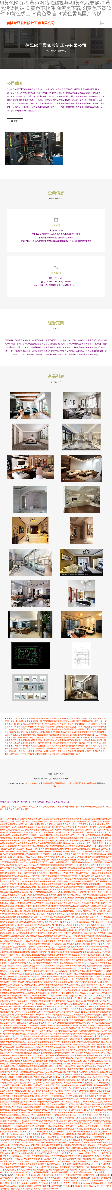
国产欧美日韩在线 (67, 960)
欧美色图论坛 (50, 892)
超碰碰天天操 (56, 854)
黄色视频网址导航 (63, 949)
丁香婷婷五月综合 (68, 938)
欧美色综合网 (59, 832)
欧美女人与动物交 (13, 835)
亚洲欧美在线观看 (49, 900)
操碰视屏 (35, 870)
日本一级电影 (29, 987)
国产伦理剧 (11, 1028)
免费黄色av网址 (9, 1047)
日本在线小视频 (68, 1178)
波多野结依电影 (56, 846)
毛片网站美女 (84, 1099)
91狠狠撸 (67, 846)
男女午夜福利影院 (88, 1074)
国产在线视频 (71, 990)
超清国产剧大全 (49, 897)
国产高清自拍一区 (85, 1047)
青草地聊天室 (35, 1175)
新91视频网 (7, 889)
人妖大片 (59, 1082)
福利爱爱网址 (83, 990)
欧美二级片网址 (57, 1074)
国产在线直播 (34, 1023)
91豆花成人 (35, 1025)
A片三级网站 (11, 963)
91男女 (54, 878)
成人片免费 (72, 1003)
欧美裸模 (10, 848)
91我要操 (100, 982)
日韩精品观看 (84, 925)
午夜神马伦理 (73, 1099)
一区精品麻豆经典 (24, 884)
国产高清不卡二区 (78, 1110)
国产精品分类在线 (20, 889)
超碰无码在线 (28, 1039)
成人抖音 (61, 1107)
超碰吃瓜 (26, 952)
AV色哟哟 (20, 974)
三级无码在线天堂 (93, 1028)
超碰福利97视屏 (19, 1085)
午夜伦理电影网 (63, 919)
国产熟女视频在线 (77, 965)
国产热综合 (62, 936)
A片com (67, 1091)
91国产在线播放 (101, 1023)
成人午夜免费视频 (43, 851)
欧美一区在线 (22, 908)
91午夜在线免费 (30, 971)
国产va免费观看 (26, 925)
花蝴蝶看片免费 (93, 832)
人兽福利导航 (77, 1069)
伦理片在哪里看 (6, 1003)
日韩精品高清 (91, 984)
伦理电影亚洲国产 (15, 922)
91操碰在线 (17, 832)
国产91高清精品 (20, 840)
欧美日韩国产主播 (73, 1175)
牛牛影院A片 (15, 1009)
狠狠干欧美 (43, 960)
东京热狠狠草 (72, 925)
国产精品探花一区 (83, 993)
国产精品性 (54, 819)
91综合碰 (74, 1044)
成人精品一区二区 (36, 887)
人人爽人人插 (15, 1186)
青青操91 (107, 1112)
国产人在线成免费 (46, 848)
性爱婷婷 (89, 957)
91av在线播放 (73, 955)
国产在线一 (36, 876)
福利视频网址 (105, 1175)
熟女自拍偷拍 (28, 982)
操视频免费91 (63, 881)
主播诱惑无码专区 (54, 1118)
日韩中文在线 (75, 881)
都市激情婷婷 (20, 927)
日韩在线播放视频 (94, 1055)
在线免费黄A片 (12, 851)
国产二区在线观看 (87, 819)
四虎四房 (34, 1077)
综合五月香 (26, 878)
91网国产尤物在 (50, 1123)
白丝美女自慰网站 (43, 1115)
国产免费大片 (91, 1101)
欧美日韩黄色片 (100, 1050)
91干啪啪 (31, 1118)
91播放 (77, 1118)
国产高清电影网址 (84, 968)
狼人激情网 (91, 1091)
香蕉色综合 (60, 1175)
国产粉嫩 (65, 1050)
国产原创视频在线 (49, 876)
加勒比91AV (71, 1115)
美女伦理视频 (101, 819)
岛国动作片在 (69, 987)
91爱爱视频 (39, 892)
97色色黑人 (66, 1186)
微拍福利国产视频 (77, 848)
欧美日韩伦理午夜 (82, 1104)
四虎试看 (47, 878)
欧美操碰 (47, 1074)
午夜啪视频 (77, 1096)
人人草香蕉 (25, 900)
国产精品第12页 (78, 1012)
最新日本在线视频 (85, 1112)
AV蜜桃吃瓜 (82, 1058)
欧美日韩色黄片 (88, 868)
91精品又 (18, 1091)
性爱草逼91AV (46, 998)
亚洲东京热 (31, 859)
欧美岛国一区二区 (72, 998)
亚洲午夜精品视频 (47, 1012)
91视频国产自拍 (27, 903)
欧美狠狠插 (81, 984)
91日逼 (69, 1096)
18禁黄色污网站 (98, 1183)
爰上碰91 (69, 1107)
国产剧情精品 (12, 829)
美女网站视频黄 (56, 1091)
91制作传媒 (85, 955)
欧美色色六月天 (83, 843)
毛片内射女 (83, 1031)
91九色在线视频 (65, 1028)
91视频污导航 (87, 1039)
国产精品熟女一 (43, 873)
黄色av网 (101, 984)
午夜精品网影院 (90, 936)
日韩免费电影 (47, 916)
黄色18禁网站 (69, 976)
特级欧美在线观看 (81, 884)
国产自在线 (46, 979)
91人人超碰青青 (51, 1071)
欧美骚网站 (27, 1069)
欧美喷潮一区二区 (55, 1101)
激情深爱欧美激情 (65, 982)
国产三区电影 (82, 1071)
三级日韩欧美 (106, 1003)
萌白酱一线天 (24, 1044)
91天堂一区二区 (19, 1050)
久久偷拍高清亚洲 (15, 971)
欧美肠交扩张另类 (39, 944)
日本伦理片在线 (79, 1028)
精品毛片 (69, 1014)
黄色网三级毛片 (86, 1085)
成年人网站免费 (38, 1028)
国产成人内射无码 (93, 827)
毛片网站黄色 (63, 1123)
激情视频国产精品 (33, 868)
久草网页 (39, 987)
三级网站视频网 (85, 1077)
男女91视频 (58, 1009)
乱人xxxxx (10, 1063)
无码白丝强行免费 (40, 1061)
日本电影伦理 (12, 1012)
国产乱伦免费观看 (41, 1042)
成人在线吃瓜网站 (37, 1020)
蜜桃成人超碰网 (38, 1126)
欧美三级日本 (24, 1020)
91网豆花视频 (103, 900)
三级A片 (100, 1066)
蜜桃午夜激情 (42, 957)
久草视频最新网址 (82, 922)
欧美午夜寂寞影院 (73, 952)
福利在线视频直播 (75, 838)
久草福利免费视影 (65, 1126)
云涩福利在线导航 (46, 927)
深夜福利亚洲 (65, 1069)
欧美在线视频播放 (45, 1058)
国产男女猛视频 (76, 1050)
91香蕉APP (32, 819)
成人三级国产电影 (97, 1186)
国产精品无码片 (7, 1178)
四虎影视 (12, 908)
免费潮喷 (53, 895)
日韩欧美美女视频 (54, 1017)
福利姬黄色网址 (30, 922)
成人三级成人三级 (65, 900)
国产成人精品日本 (35, 1031)
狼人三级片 (74, 1123)
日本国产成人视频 (43, 1085)
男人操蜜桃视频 (104, 908)
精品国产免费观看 (47, 955)
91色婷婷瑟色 (61, 925)
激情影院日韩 (54, 1061)
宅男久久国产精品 (12, 1036)
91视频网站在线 (63, 862)
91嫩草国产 (29, 1093)
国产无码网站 (47, 1052)
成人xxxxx (92, 1044)
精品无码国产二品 (27, 1082)
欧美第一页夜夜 (13, 838)
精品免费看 (41, 919)
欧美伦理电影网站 (67, 887)
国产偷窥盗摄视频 (93, 835)
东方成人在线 (25, 930)
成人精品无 (5, 1066)
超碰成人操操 (97, 873)
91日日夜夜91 (44, 854)
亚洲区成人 (57, 1077)
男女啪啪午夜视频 (45, 911)
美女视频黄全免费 (54, 974)
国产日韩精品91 (48, 862)
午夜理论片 (68, 1101)
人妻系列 (22, 897)
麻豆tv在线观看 (47, 914)
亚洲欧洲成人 (82, 865)
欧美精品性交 (91, 870)
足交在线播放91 (72, 824)
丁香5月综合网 (29, 949)
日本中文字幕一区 (41, 1104)
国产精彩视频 (25, 870)
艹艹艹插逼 (45, 963)
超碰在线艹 (9, 941)
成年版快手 (13, 1077)
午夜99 (102, 1042)
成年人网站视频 (13, 1055)
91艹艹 (102, 884)
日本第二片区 (79, 1101)
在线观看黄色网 (50, 1107)
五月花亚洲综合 (82, 938)
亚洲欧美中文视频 (10, 1126)
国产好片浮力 (8, 919)
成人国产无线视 (94, 1025)
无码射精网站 (5, 911)
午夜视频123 (5, 1006)
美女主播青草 (98, 906)
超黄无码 (19, 1063)
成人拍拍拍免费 (9, 916)
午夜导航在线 (57, 968)
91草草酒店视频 (69, 854)
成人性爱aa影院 (62, 868)
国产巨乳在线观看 (58, 873)
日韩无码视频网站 (29, 1009)
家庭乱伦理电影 (16, 873)
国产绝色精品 (83, 963)
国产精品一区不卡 (50, 1188)
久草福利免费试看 (24, 1071)
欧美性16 (22, 936)
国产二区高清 (43, 1050)
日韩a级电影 (31, 1050)
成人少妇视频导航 (83, 911)
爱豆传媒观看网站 (12, 862)
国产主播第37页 (66, 1066)
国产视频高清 (63, 876)
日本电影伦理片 (66, 957)
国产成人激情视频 (78, 914)
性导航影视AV (92, 916)
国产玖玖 (103, 1093)
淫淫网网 (94, 930)
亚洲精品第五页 (44, 971)
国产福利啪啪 (64, 908)
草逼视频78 (15, 946)
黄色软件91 (98, 949)
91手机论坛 (49, 1096)
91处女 (86, 927)
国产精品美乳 (92, 908)
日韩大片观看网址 (33, 916)
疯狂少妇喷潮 (12, 1042)
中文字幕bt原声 (93, 1003)
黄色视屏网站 (59, 952)
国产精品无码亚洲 (31, 995)
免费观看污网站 (84, 1033)
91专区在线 (33, 960)
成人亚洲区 (13, 936)
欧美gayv (33, 865)
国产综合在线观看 (51, 821)
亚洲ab (72, 911)
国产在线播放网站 (71, 930)
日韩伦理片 (102, 1044)
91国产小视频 (16, 1066)
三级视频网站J (44, 1088)
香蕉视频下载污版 (75, 1042)
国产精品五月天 (57, 963)
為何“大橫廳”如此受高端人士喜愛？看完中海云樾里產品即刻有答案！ (30, 560)
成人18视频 (102, 1069)
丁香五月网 (105, 944)
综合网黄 (83, 1001)
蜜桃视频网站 (53, 990)
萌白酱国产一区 (21, 848)
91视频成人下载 (30, 984)
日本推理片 (16, 1006)
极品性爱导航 (83, 903)
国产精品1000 (52, 1028)
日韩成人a (98, 1112)
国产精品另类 (30, 1110)
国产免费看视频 (40, 1006)
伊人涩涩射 (50, 949)
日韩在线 (92, 865)
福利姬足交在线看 (71, 995)
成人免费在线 (34, 955)
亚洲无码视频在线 (83, 976)
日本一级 (57, 1033)
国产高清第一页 (87, 1023)
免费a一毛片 (26, 944)
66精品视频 (71, 993)
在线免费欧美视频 (15, 843)
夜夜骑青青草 (101, 840)
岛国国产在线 (38, 1071)
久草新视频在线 (50, 982)
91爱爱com (40, 949)
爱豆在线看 (98, 957)
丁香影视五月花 (84, 1017)
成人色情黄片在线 (34, 936)
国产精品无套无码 (23, 1028)
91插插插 (62, 1031)
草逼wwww (11, 1071)
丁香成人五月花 (55, 922)
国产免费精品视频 (52, 1178)
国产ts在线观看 (52, 1055)
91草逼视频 (21, 1112)
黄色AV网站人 (42, 1110)
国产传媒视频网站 (69, 1033)
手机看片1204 (42, 906)
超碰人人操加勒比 (23, 1178)
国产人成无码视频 (93, 848)
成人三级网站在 (77, 946)
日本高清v (69, 1104)
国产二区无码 (100, 1096)
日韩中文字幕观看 (56, 824)
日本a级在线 (28, 1107)
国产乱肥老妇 (25, 1036)
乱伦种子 (63, 819)
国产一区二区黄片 (47, 995)
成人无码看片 (97, 976)
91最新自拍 (88, 949)
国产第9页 (81, 1003)
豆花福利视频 (27, 1017)
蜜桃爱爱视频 (39, 838)
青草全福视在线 (78, 916)
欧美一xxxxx (23, 865)
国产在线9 (87, 895)
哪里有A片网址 (46, 1025)
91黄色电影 (60, 941)
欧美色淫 (45, 846)
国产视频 (102, 1115)
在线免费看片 (47, 1033)
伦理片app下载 (19, 868)
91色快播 (52, 906)
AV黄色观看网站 (90, 887)
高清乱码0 (90, 919)
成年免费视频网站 (55, 930)
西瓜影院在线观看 (12, 876)
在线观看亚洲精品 (49, 936)
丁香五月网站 (27, 1006)
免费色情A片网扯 (25, 990)
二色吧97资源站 (103, 892)
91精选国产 (72, 971)
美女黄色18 (35, 1012)
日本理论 (91, 1063)
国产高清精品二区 (29, 832)
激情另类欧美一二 (96, 1031)
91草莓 (67, 1093)
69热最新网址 (26, 1061)
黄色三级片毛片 (91, 933)
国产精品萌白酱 (80, 1063)
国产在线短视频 (101, 1088)
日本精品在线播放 (89, 1066)
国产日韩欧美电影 (19, 881)
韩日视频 (99, 965)
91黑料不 (100, 1080)
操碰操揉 (51, 1120)
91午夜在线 (27, 1101)
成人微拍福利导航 (63, 1120)
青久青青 (77, 1066)
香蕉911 (83, 832)
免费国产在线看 (85, 1009)
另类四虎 (22, 859)
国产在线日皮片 (60, 1099)
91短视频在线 (16, 1115)
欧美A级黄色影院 (70, 1017)
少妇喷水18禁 (86, 998)
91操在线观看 (81, 1055)
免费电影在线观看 (61, 911)
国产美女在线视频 (41, 903)
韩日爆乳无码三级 (51, 887)
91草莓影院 (100, 868)
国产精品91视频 (13, 1061)
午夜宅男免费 (103, 870)
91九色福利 (82, 1025)
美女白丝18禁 (64, 1071)
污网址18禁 (65, 1110)
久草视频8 (21, 963)
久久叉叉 (77, 1014)
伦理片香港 (101, 1091)
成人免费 (18, 979)
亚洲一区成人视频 (73, 941)
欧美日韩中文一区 (27, 906)
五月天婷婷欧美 (42, 908)
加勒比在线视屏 (42, 1047)
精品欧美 (4, 1107)
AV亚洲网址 (39, 938)
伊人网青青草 (95, 927)
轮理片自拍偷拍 (40, 1017)
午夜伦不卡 (103, 843)
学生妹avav (64, 965)
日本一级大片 (5, 819)
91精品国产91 (32, 927)
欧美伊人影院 (42, 922)
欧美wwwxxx (84, 1183)
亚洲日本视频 (84, 930)
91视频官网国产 (80, 982)
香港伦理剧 (21, 916)
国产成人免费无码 (28, 946)
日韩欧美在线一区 (90, 1175)
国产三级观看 (83, 1180)
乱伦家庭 (31, 851)
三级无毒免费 (59, 1052)
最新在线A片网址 (45, 952)
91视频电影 (13, 859)
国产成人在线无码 (88, 1080)
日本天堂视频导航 (66, 859)
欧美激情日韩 (17, 995)
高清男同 (83, 1123)
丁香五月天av (66, 1088)
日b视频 (67, 946)
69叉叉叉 (74, 1112)
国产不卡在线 (42, 859)
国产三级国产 (54, 960)
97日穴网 (24, 955)
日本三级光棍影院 (81, 859)
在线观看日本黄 (32, 993)
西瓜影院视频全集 (17, 1099)
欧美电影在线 (104, 1001)
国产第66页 (5, 982)
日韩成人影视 (79, 870)
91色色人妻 (9, 927)
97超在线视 (13, 1074)
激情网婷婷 (50, 1082)
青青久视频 (39, 982)
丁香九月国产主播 (41, 1091)
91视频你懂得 (78, 933)
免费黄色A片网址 (61, 848)
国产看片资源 (89, 892)
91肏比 (73, 1071)
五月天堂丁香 (10, 1088)
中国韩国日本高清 (57, 865)
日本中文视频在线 (10, 1031)
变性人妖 (33, 824)
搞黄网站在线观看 (10, 990)
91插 (100, 1052)
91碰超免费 (95, 1104)
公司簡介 (15, 121)
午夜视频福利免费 (46, 1112)
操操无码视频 (74, 1023)
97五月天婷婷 (82, 960)
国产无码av (89, 1006)
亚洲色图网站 (106, 1104)
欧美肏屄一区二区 (25, 1042)
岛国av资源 (95, 955)
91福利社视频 (104, 960)
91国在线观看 (77, 949)
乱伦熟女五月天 (52, 838)
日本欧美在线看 (94, 1058)
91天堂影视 (68, 1082)
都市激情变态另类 (44, 1009)
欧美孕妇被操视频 (29, 1183)
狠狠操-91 (92, 982)
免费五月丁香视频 (29, 1001)
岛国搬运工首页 (96, 990)
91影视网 (94, 843)
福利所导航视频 (60, 1003)
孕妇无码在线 (37, 1096)
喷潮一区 (59, 995)
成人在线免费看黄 (60, 1023)
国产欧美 (99, 919)
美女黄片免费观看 (70, 1077)
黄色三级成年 (95, 971)
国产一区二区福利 (35, 840)
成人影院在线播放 (95, 857)
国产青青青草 (10, 1112)
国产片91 (60, 933)
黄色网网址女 (68, 922)
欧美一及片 (40, 1082)
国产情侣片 (92, 1107)
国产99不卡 (60, 993)
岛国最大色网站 (13, 1082)
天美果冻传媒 (14, 965)
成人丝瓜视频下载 (33, 857)
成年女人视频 (103, 829)
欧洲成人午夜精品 (78, 908)
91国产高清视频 (90, 1126)
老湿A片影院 (100, 1006)
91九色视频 (53, 859)
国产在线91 (29, 938)
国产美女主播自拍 (34, 1188)
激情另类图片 (36, 900)
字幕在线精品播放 (70, 1009)
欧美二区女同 (10, 1080)
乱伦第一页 (90, 965)
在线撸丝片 (59, 914)
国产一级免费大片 (39, 930)
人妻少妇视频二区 (13, 968)
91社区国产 (15, 821)
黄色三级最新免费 (15, 1093)
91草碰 (67, 914)
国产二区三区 (43, 819)
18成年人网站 (18, 911)
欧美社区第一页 (30, 1058)
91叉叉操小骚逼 (90, 1069)
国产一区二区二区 (77, 835)
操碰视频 (32, 908)
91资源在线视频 (40, 990)
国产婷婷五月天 (99, 1009)
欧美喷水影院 (28, 892)
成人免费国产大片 (99, 993)
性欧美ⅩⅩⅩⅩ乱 (69, 843)
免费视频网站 (24, 1074)
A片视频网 (37, 979)
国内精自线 (79, 829)
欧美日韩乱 (9, 998)
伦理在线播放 (49, 840)
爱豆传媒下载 (28, 1091)
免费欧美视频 (58, 998)
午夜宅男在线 (22, 960)
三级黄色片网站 (72, 1001)
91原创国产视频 (64, 895)
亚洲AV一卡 (95, 987)
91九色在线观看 (90, 1052)
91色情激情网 (43, 865)
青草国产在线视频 (17, 846)
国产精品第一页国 (70, 974)
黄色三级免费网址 (33, 941)
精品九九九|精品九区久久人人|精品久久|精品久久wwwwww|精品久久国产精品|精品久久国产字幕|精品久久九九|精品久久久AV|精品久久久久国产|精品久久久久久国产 (55, 1161)
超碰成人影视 (14, 906)
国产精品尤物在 (13, 944)
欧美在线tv (31, 1047)
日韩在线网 (93, 960)
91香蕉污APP (71, 1047)
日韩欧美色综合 (23, 1033)
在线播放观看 (93, 1001)
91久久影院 (57, 870)
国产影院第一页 (96, 938)
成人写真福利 (97, 952)
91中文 (62, 990)
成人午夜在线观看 (95, 821)
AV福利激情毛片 (98, 1099)
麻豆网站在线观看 (59, 971)
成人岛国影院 (51, 1020)
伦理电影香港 (8, 979)
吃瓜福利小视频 (91, 897)
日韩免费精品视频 (57, 1104)
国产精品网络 (25, 1096)
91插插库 (41, 835)
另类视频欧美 (22, 1023)
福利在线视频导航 (40, 1101)
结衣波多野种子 (96, 1180)
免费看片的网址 (71, 1183)
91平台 (92, 1178)
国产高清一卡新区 (76, 892)
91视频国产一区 (68, 1180)
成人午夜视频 (45, 976)
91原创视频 (62, 1080)
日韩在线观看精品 (15, 987)
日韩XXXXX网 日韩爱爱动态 (51, 1183)
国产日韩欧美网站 (76, 1006)
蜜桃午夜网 (18, 1003)
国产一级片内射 (88, 840)
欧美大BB (54, 908)
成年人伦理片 (88, 1082)
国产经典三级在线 (52, 938)
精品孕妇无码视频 (97, 963)
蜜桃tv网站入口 (104, 979)
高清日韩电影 (100, 1082)
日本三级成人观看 (63, 1012)
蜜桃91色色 (27, 979)
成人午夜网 (40, 881)
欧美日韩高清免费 (41, 1039)
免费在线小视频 (77, 897)
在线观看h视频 (14, 824)
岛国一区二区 (58, 987)
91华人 (14, 895)
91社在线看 (88, 1050)
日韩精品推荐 (91, 1020)
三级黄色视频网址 (91, 1042)
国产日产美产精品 (31, 976)
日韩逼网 (45, 857)
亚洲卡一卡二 (46, 1023)
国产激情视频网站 (96, 854)
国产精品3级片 (91, 829)
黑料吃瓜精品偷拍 (94, 914)
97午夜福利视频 (35, 889)
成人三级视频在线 (19, 1014)
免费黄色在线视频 (48, 1080)
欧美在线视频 (68, 944)
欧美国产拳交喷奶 (97, 903)
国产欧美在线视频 (45, 832)
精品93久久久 (41, 965)
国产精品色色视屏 (87, 889)
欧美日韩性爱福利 (43, 1014)
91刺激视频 (29, 1104)
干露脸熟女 (38, 1107)
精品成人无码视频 (72, 1074)
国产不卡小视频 (9, 974)
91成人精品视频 (27, 838)
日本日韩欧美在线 (59, 1085)
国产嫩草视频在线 (61, 1112)
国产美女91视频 (80, 1107)
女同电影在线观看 (35, 1123)
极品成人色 (52, 1006)
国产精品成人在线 (28, 919)
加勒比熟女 (104, 846)
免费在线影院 (25, 1055)
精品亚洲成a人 (67, 1063)
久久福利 (49, 1003)
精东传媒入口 (55, 857)
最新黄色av (98, 1085)
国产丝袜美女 (14, 870)
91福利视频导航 (15, 892)
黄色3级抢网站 (99, 824)
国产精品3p (64, 1044)
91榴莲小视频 (62, 892)
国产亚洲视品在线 (91, 1093)
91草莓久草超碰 (48, 868)
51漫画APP (98, 998)
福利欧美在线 (73, 1061)
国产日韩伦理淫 (94, 1123)
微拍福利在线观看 (19, 819)
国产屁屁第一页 (21, 998)
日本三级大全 (39, 1003)
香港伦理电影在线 (79, 857)
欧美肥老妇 (21, 1047)
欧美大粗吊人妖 (52, 1069)
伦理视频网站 (57, 976)
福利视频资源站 (80, 821)
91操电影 (100, 1063)
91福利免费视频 (58, 1115)
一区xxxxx (88, 838)
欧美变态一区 (38, 821)
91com (27, 1025)
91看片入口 (31, 1085)
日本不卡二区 (8, 854)
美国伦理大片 (73, 819)
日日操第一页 (91, 900)
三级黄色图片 (29, 1063)
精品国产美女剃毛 (91, 846)
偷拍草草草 (54, 1042)
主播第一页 (95, 944)
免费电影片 (102, 933)
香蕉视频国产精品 (69, 1025)
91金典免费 (13, 1020)
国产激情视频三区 (57, 1039)
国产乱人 (6, 952)
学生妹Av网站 (39, 827)
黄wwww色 (67, 857)
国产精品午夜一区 (88, 851)
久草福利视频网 (31, 854)
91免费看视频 (41, 1063)
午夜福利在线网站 (68, 927)
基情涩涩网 (7, 949)
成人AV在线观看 (15, 1107)
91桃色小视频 (14, 1118)
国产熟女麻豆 (6, 1180)
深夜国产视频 (17, 1104)
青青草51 (69, 1052)
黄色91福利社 (54, 1110)
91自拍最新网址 (97, 862)
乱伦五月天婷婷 (36, 1044)
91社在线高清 (14, 900)
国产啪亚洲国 (99, 1039)
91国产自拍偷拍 (72, 832)
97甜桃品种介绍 (50, 1031)
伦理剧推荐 (23, 1031)
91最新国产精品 (97, 925)
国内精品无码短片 (84, 873)
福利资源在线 (84, 862)
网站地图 (24, 809)
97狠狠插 (63, 1042)
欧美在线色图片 (103, 1178)
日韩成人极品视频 (97, 1061)
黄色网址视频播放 (15, 976)
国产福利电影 (87, 941)
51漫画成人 (17, 949)
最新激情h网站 (97, 1033)
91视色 (57, 927)
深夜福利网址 (10, 933)
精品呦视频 (102, 1101)
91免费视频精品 (17, 1110)
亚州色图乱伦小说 (12, 925)
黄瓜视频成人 (79, 957)
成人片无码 (84, 1061)
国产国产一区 (70, 865)
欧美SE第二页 (72, 1031)
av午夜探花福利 (58, 1014)
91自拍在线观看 (74, 840)
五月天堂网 (78, 1126)
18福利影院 (9, 887)
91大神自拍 (66, 827)
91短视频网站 (16, 1069)
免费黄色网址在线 (82, 944)
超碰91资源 (105, 955)
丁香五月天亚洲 (38, 1069)
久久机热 (31, 881)
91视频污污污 (59, 1058)
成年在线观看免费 (95, 1120)
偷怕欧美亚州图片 (41, 829)
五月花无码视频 (97, 995)
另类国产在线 (16, 982)
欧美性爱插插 (75, 868)
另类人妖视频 (87, 1014)
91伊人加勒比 (70, 984)
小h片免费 (75, 889)
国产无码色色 (43, 984)
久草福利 (23, 851)
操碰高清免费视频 (99, 895)
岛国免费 (82, 979)
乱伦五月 (37, 1052)
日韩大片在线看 (97, 922)
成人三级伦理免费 (25, 829)
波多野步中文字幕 (94, 1036)
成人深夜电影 (77, 846)
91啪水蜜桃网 (88, 1096)
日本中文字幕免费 (41, 1186)
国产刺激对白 (15, 1120)
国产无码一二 (91, 979)
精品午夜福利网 (54, 1063)
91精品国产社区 (15, 1039)
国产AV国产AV (55, 829)
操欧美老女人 (57, 979)
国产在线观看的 (29, 1115)
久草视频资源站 (14, 878)
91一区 (107, 1063)
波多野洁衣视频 (54, 884)
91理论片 (32, 1014)
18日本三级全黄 (79, 1088)
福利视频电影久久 (99, 1017)
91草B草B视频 (30, 873)
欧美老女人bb (79, 900)
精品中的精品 (87, 881)
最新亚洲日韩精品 (55, 944)
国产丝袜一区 (75, 876)
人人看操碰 (51, 919)
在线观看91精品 (29, 1120)
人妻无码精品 (61, 840)
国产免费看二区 (58, 1001)
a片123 (13, 1023)
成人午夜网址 (84, 995)
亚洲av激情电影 (44, 968)
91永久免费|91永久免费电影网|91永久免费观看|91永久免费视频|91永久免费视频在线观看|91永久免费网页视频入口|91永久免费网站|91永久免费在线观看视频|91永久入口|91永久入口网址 (55, 1129)
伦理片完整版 (103, 936)
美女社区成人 (35, 1033)
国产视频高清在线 (15, 914)
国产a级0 (25, 824)
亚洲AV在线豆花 (45, 1077)
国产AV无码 (13, 897)
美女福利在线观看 (78, 1091)
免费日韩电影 (67, 870)
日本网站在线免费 (40, 895)
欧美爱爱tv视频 (14, 1001)
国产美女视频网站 (15, 984)
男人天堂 (6, 1023)
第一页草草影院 (100, 1047)
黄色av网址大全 (88, 876)
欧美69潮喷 (7, 868)
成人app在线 (37, 878)
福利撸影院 (61, 906)
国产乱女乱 (83, 1044)
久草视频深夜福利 (79, 1036)
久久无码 (16, 1096)
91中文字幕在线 (63, 897)
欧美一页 (24, 1123)
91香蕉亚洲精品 (56, 984)
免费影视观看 (14, 903)
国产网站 (68, 916)
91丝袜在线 (78, 1052)
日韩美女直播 (21, 957)
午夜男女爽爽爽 (53, 1180)
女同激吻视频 (71, 903)
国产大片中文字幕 (47, 933)
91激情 (23, 1118)
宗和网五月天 (57, 946)
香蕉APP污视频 (33, 963)
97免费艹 (48, 987)
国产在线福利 (47, 1099)
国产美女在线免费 (57, 1047)
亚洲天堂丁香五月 (32, 974)
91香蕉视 (64, 838)
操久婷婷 (68, 933)
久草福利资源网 (13, 930)
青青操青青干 (40, 1118)
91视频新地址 (60, 1096)
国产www (78, 1082)
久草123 (63, 1061)
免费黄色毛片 (29, 843)
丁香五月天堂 (26, 821)
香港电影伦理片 (48, 941)
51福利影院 (56, 1088)
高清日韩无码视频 (43, 946)
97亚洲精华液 (68, 829)
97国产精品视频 (100, 881)
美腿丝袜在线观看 (51, 1044)
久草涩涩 (34, 952)
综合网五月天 (86, 906)
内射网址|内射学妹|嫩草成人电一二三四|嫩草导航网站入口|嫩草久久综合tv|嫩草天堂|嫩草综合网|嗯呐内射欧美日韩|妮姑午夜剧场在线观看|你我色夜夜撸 (56, 1145)
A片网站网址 (43, 1066)
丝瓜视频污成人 (76, 1093)
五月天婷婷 (5, 1115)
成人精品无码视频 (43, 843)
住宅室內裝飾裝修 (46, 783)
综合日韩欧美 (25, 862)
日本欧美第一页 (38, 1055)
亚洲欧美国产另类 (100, 1118)
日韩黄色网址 (15, 1017)
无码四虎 (61, 903)
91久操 (17, 919)
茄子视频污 (9, 857)
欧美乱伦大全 (22, 1175)
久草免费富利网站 (37, 1180)
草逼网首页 (36, 862)
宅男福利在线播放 (73, 1039)
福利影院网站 (77, 878)
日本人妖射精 (53, 965)
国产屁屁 (63, 851)
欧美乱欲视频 (16, 952)
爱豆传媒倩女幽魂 (34, 897)
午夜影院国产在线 (67, 1055)
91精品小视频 (51, 1126)
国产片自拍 (18, 938)
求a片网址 (36, 914)
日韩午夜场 (90, 1012)
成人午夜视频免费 (94, 1110)
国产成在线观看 (11, 1044)
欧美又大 (53, 903)
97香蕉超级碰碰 (44, 1001)
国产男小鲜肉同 (64, 878)
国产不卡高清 (61, 955)
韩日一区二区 (82, 854)
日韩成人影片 (99, 941)
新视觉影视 (86, 952)
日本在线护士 (20, 941)
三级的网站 (55, 1186)
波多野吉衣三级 (82, 987)
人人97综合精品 (70, 979)
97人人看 (102, 1107)
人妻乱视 (99, 876)
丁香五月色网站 (85, 824)
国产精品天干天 (74, 851)
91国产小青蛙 (97, 911)
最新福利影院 (37, 1036)
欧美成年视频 (41, 1120)
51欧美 (13, 884)
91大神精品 (95, 859)
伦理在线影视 (5, 1014)
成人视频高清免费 (103, 1012)
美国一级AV (33, 848)
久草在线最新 (79, 1020)
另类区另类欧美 (85, 974)
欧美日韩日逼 (48, 1175)
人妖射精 (55, 851)
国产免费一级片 (66, 821)
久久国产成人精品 (27, 965)
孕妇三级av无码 (9, 1033)
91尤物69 (32, 957)
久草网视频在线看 (75, 936)
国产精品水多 (22, 1088)
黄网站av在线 (92, 1115)
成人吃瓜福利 (76, 895)
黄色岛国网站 (12, 865)
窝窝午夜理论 (65, 1036)
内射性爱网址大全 (15, 1058)
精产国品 (57, 1025)
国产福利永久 (43, 824)
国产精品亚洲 (83, 971)
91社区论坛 (98, 968)
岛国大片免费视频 (100, 838)
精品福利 (8, 1050)
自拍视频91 (94, 884)
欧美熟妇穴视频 (100, 1014)
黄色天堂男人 (51, 881)
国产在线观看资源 (39, 884)
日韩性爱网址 (20, 993)
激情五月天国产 (73, 906)
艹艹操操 (79, 887)
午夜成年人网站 (40, 1093)
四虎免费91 (71, 873)
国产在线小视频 (16, 1025)
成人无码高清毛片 (29, 968)
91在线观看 (81, 1115)
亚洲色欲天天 (20, 857)
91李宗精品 (14, 1052)
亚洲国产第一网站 (47, 993)
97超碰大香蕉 (52, 835)
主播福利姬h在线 (92, 946)
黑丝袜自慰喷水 (26, 1052)
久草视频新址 (82, 1178)
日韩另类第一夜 (18, 1188)
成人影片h (50, 925)
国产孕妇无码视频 (33, 1099)
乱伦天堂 (91, 1088)
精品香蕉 (27, 914)
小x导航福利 (35, 1080)
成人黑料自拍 (62, 1006)
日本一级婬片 (12, 827)
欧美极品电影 (102, 878)
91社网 (44, 974)
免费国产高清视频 (55, 1093)
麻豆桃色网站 (86, 1118)
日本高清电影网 (30, 911)
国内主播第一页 (70, 968)
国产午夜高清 (24, 1012)
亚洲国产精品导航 (33, 846)
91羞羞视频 (59, 916)
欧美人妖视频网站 (51, 1036)
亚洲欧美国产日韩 (79, 1120)
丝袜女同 (10, 993)
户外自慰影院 (64, 835)
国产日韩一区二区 (25, 895)
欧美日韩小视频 (73, 1080)
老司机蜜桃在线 (21, 887)
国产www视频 (55, 1050)
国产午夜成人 (101, 889)
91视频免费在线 (15, 1101)
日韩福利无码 (24, 1077)
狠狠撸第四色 (14, 1123)
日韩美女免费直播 (29, 1066)
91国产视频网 (34, 998)
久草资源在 (28, 1003)
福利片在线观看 (78, 827)
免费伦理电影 (54, 957)
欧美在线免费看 (23, 933)
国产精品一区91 (23, 1080)
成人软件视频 (10, 960)
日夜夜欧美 (34, 933)
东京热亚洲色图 (24, 1126)
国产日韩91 (19, 854)
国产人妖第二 (39, 925)
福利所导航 (33, 1088)
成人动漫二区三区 (65, 1020)
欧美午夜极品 (57, 843)
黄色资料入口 (73, 1085)
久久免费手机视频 (25, 827)
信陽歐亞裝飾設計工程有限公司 (31, 23)
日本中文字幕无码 (12, 955)
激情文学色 (54, 1066)
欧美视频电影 (68, 1118)
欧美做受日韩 (25, 876)
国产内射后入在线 (96, 1071)
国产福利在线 (45, 870)
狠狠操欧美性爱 (71, 963)
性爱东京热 (5, 946)
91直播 (80, 927)
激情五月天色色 (90, 878)
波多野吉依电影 (63, 889)
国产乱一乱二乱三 (7, 957)
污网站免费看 (67, 884)
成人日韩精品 (97, 1077)
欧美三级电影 (102, 1074)
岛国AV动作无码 (49, 889)
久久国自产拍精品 (77, 919)
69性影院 (74, 862)
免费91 (101, 897)
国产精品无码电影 (29, 835)
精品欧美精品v (36, 1074)
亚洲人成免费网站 (53, 827)
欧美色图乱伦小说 (99, 974)
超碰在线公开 (71, 1058)
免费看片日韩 (32, 1112)
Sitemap (56, 786)
